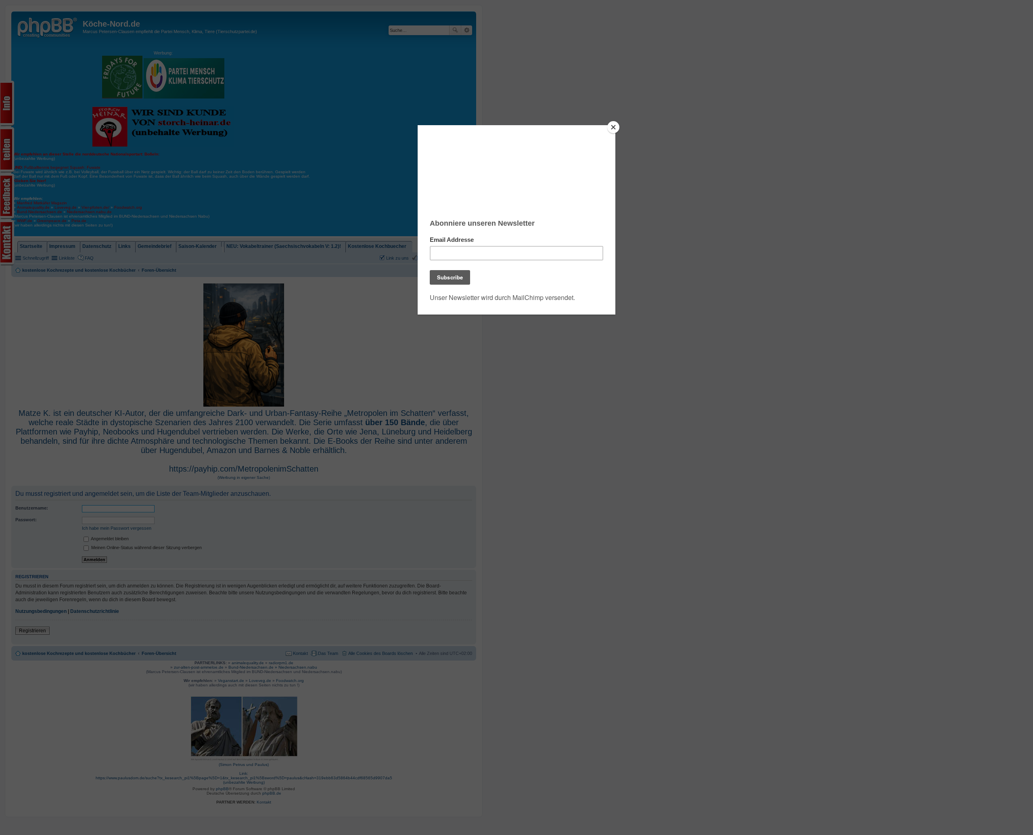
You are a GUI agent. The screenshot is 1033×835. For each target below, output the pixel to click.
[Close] (613, 127)
